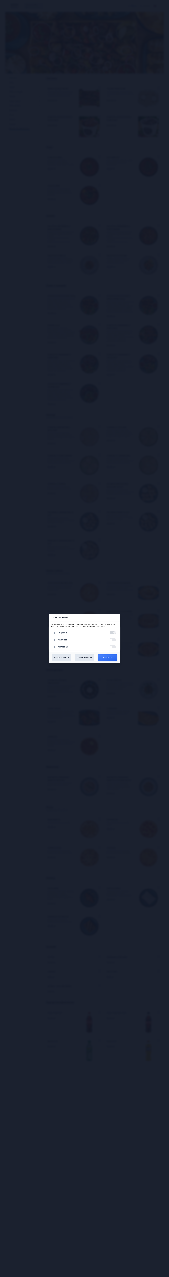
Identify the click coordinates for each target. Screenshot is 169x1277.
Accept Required (61, 657)
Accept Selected (84, 657)
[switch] (113, 632)
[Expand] (54, 632)
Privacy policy (100, 626)
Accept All (107, 657)
